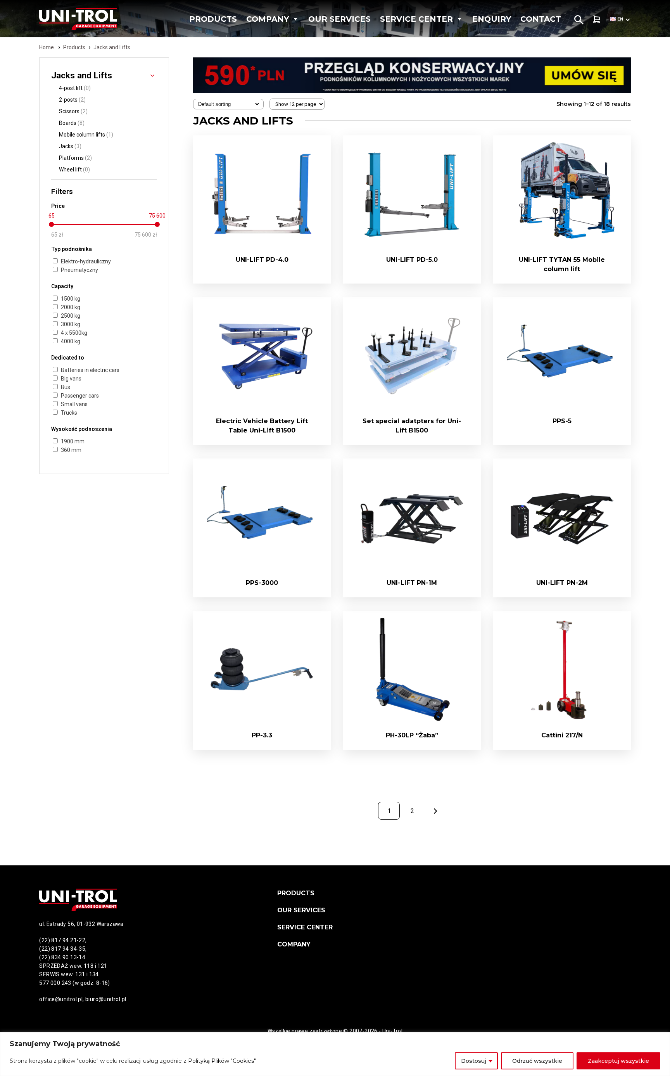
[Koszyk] (596, 19)
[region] (335, 1054)
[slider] (51, 224)
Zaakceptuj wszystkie (618, 1060)
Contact (540, 19)
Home (46, 47)
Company (267, 19)
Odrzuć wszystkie (537, 1060)
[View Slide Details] (411, 75)
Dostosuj (473, 1060)
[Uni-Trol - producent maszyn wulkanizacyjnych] (88, 19)
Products (213, 19)
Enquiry (491, 19)
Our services (339, 19)
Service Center (416, 19)
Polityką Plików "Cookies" (222, 1060)
